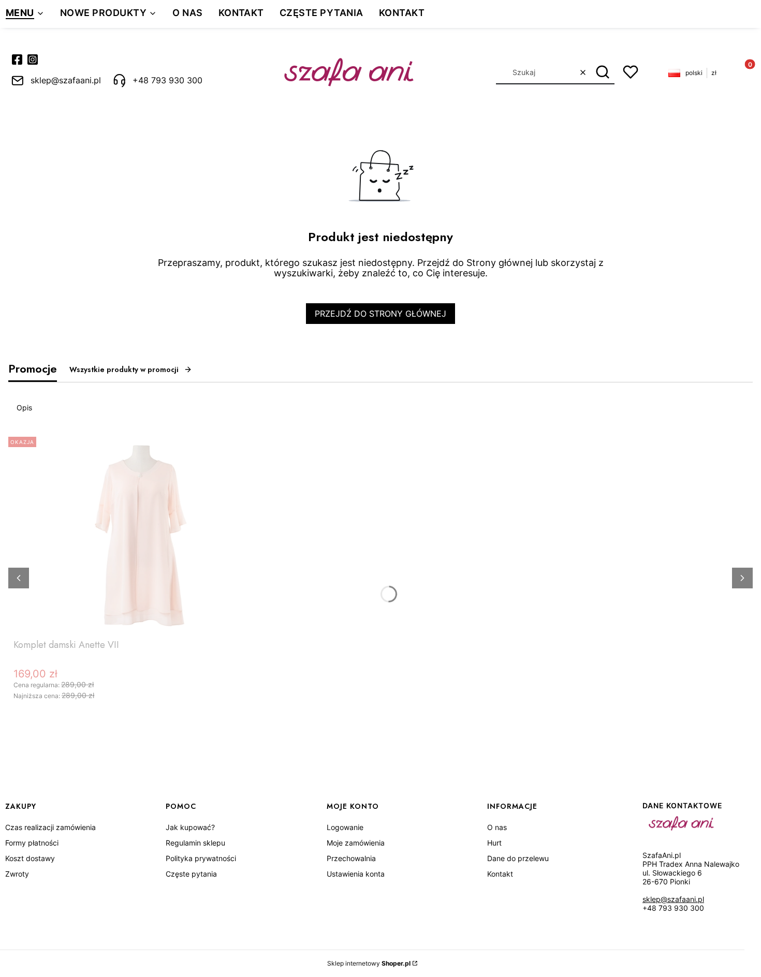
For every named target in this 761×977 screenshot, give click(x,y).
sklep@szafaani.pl (673, 899)
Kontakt (500, 873)
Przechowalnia (351, 858)
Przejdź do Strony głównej (380, 313)
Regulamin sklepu (195, 842)
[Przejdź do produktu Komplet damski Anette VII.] (142, 533)
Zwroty (17, 873)
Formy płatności (31, 842)
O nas (497, 827)
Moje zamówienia (356, 842)
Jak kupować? (190, 827)
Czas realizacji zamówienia (50, 827)
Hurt (494, 842)
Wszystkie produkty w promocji (124, 369)
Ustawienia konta (356, 873)
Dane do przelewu (518, 858)
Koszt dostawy (30, 858)
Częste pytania (191, 873)
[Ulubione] (630, 72)
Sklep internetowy (369, 963)
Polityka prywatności (201, 858)
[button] (602, 72)
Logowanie (345, 827)
